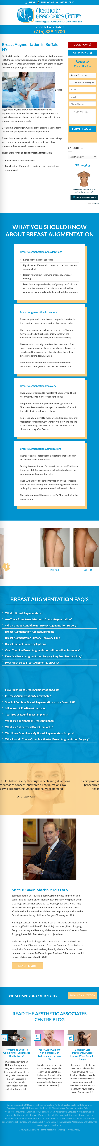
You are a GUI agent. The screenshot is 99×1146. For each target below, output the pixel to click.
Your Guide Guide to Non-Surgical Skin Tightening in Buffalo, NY (49, 1054)
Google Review (55, 797)
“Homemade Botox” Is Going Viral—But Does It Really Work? (16, 1052)
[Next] (93, 553)
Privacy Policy (73, 1129)
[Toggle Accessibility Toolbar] (6, 566)
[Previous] (5, 553)
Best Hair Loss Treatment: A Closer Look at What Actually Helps (82, 1054)
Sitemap (61, 1129)
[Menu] (4, 15)
